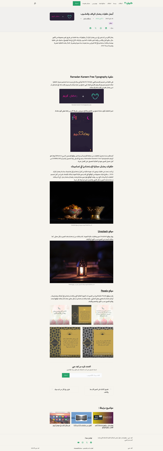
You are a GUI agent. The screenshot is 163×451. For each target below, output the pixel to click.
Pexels (104, 291)
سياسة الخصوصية (78, 448)
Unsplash (103, 231)
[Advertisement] (81, 61)
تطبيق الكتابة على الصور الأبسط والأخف (99, 390)
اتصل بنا (91, 448)
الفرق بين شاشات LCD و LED (83, 425)
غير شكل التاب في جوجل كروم (61, 425)
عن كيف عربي (86, 448)
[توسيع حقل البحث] (35, 3)
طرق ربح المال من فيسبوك (62, 389)
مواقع (111, 23)
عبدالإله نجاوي (87, 19)
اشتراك (76, 3)
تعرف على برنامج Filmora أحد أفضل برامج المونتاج (104, 426)
